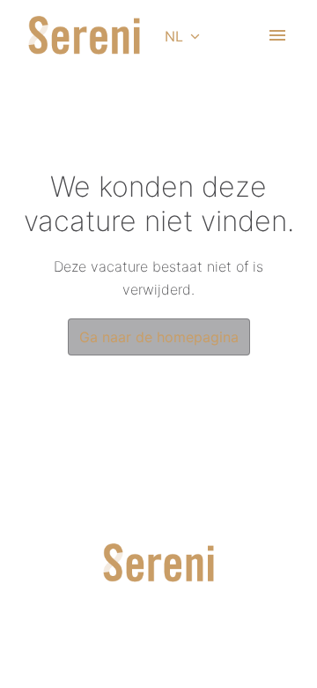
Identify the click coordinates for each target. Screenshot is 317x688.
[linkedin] (129, 638)
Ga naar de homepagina (159, 337)
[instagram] (158, 638)
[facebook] (188, 638)
